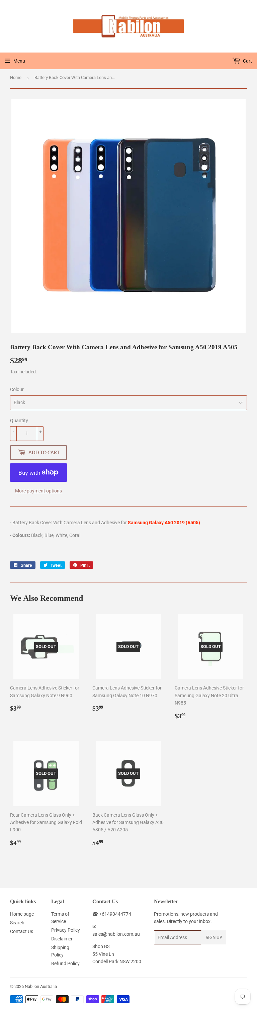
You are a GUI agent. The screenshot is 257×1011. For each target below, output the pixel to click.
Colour (17, 389)
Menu (19, 61)
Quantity (19, 420)
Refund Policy (65, 963)
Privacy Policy (65, 930)
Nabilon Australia (41, 986)
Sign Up (214, 937)
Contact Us (21, 931)
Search (17, 922)
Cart (247, 61)
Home (15, 77)
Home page (22, 914)
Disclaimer (62, 938)
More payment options (38, 490)
